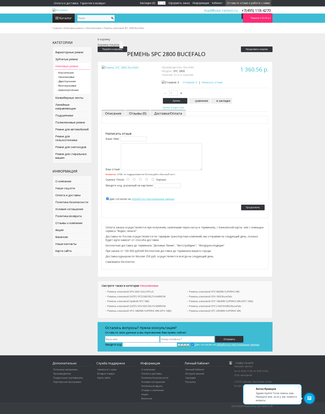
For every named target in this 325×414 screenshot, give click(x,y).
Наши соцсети (65, 188)
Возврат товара (106, 373)
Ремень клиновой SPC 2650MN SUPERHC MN (215, 310)
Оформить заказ (179, 3)
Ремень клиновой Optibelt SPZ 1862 (128, 301)
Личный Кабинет (194, 369)
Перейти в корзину (112, 49)
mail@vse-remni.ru (221, 10)
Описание (113, 113)
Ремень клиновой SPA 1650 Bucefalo (210, 296)
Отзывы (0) (137, 113)
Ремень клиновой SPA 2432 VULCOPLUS (130, 291)
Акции (59, 230)
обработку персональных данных (152, 199)
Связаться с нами (107, 369)
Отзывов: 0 (190, 82)
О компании (63, 181)
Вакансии (61, 237)
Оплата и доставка (66, 3)
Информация (200, 3)
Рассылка (190, 382)
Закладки (190, 377)
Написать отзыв (212, 82)
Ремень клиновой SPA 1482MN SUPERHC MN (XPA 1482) (139, 310)
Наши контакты (66, 244)
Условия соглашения (69, 209)
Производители (62, 373)
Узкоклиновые (149, 285)
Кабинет (217, 3)
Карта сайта (63, 251)
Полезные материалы (65, 369)
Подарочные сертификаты (68, 377)
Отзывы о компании (68, 223)
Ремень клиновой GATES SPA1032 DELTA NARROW (136, 306)
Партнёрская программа (67, 382)
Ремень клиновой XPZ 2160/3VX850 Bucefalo (215, 306)
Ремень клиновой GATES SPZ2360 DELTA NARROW (136, 296)
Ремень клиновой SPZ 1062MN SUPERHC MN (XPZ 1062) (221, 301)
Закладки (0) (147, 3)
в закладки (223, 101)
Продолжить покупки (257, 49)
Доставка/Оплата (168, 113)
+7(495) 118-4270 (244, 363)
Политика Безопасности (71, 202)
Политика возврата (68, 216)
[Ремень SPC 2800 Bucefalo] (120, 67)
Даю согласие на (141, 199)
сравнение (201, 101)
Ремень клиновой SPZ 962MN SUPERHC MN (214, 291)
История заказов (194, 373)
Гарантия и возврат (93, 3)
